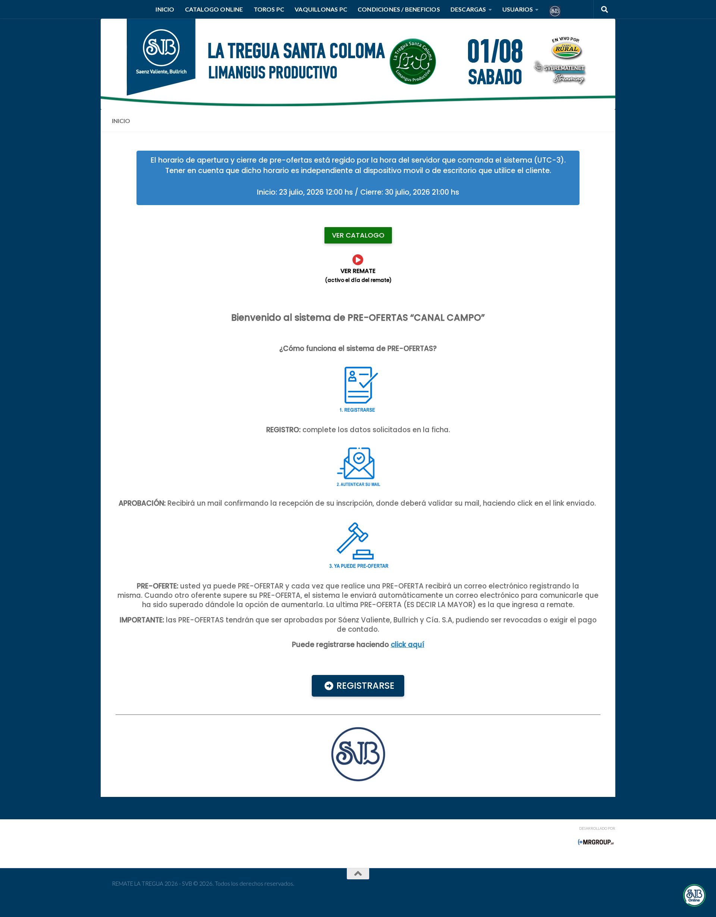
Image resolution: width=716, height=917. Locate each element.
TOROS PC (269, 9)
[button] (694, 895)
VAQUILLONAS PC (321, 9)
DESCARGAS (468, 9)
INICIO (165, 9)
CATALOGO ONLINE (214, 9)
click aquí (407, 645)
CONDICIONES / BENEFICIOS (399, 9)
